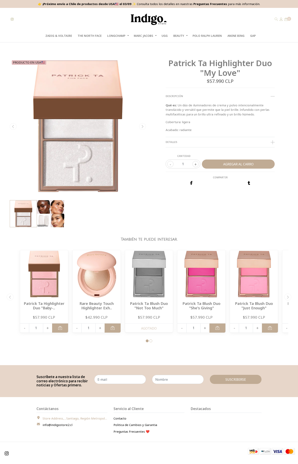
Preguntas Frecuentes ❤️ (132, 431)
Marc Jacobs (143, 36)
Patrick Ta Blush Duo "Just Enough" (254, 306)
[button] (147, 340)
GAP (253, 36)
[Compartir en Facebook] (191, 183)
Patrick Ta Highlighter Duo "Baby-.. (44, 306)
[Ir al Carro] (286, 19)
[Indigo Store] (148, 19)
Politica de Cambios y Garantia (135, 425)
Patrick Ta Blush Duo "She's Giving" (201, 306)
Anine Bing (235, 36)
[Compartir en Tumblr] (249, 183)
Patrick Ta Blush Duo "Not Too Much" (149, 306)
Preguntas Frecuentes (210, 4)
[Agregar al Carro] (60, 328)
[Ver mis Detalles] (281, 19)
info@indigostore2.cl (57, 425)
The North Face (90, 36)
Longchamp (116, 36)
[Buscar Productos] (276, 19)
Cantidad (184, 156)
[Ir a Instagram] (12, 19)
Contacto (120, 418)
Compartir (220, 177)
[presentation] (13, 126)
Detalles (171, 142)
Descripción (174, 96)
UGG (165, 36)
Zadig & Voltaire (58, 36)
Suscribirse (235, 379)
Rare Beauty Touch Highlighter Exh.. (96, 306)
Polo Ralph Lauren (207, 36)
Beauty (178, 36)
